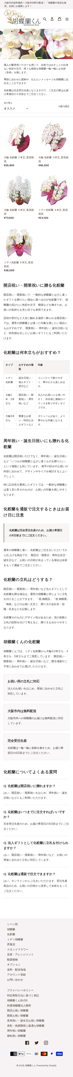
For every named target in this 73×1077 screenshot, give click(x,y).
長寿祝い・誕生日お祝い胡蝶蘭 (25, 1020)
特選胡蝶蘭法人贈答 (19, 1005)
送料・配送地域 (16, 969)
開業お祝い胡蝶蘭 (17, 1015)
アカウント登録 (16, 974)
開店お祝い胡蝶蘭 (17, 1010)
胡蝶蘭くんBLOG (17, 1000)
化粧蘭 (11, 934)
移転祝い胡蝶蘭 (16, 1035)
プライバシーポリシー (20, 990)
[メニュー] (67, 19)
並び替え (8, 102)
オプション (13, 964)
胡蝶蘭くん (30, 1065)
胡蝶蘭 (11, 929)
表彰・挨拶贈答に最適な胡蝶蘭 (25, 1025)
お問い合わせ (15, 979)
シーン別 (12, 924)
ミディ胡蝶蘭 (15, 939)
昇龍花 (11, 944)
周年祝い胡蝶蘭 (16, 1030)
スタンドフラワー (17, 949)
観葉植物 (12, 959)
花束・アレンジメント (20, 954)
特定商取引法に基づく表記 (23, 995)
